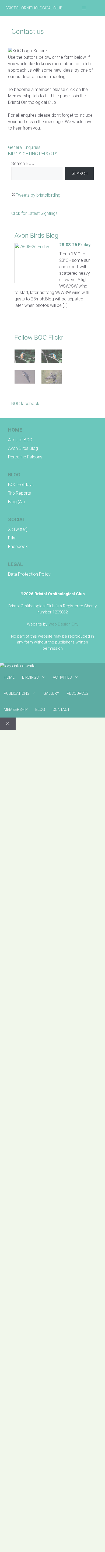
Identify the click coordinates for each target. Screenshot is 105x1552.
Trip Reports (19, 493)
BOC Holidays (21, 484)
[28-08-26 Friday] (35, 281)
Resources (77, 693)
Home (9, 677)
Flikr (12, 537)
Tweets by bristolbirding (38, 195)
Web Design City (63, 624)
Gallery (51, 693)
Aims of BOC (20, 439)
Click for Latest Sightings (34, 213)
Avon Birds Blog (23, 448)
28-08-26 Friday (74, 244)
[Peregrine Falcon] (25, 377)
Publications (16, 693)
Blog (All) (16, 501)
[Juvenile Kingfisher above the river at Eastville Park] (25, 357)
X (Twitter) (17, 529)
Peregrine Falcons (25, 456)
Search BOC (22, 163)
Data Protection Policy (29, 574)
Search (80, 173)
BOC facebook (25, 403)
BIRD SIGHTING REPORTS (32, 153)
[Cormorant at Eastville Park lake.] (51, 377)
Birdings (30, 677)
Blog (40, 709)
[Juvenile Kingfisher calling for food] (51, 357)
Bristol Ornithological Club (33, 8)
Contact (61, 709)
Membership (16, 709)
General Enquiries (24, 147)
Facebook (18, 546)
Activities (62, 677)
